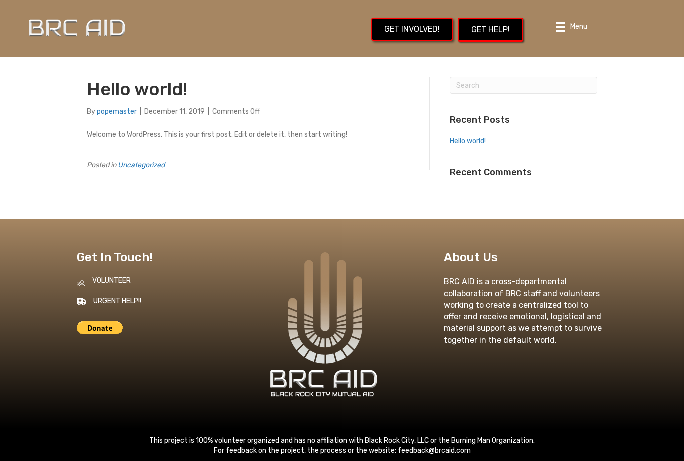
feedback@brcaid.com (434, 450)
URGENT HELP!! (117, 301)
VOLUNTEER (111, 280)
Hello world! (468, 141)
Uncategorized (141, 165)
